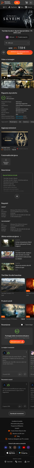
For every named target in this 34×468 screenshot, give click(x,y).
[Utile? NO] (25, 374)
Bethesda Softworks (21, 111)
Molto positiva (19, 116)
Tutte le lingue (29, 324)
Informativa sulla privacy (17, 423)
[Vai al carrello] (26, 2)
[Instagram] (15, 447)
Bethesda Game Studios (22, 109)
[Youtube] (24, 447)
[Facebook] (19, 447)
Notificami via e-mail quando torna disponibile (20, 52)
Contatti (17, 428)
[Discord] (6, 447)
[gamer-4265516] (4, 353)
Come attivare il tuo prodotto (23, 105)
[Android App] (23, 453)
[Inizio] (5, 2)
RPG (17, 114)
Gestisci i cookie (17, 458)
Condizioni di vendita (17, 421)
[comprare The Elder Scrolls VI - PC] (13, 285)
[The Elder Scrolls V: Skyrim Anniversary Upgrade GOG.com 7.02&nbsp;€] (14, 138)
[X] (10, 447)
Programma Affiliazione (17, 426)
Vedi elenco (19, 101)
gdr (20, 122)
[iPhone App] (11, 453)
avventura (26, 122)
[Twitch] (28, 447)
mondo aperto (13, 122)
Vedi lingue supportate (21, 103)
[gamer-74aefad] (4, 385)
